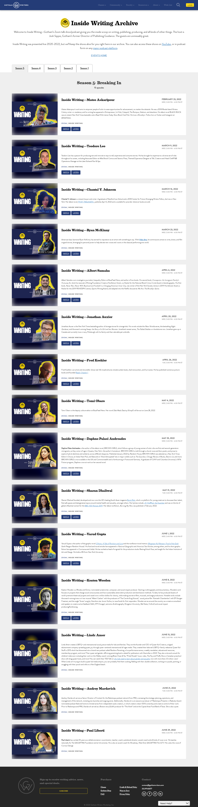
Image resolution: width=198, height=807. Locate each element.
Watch (66, 129)
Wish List (168, 5)
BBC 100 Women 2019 (94, 506)
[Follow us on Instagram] (155, 793)
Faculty (129, 5)
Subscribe (63, 791)
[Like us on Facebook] (149, 793)
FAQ (102, 794)
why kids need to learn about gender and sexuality (132, 659)
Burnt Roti (131, 500)
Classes (101, 5)
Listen (76, 129)
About (155, 5)
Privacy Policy (125, 794)
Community (115, 5)
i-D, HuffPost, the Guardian (154, 503)
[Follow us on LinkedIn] (160, 793)
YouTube (166, 44)
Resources (142, 5)
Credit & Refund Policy (128, 787)
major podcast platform (105, 48)
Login (189, 5)
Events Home (99, 55)
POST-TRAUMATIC (86, 202)
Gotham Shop (106, 790)
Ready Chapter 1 (82, 372)
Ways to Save (124, 790)
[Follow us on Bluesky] (144, 793)
